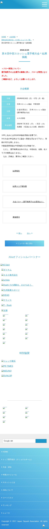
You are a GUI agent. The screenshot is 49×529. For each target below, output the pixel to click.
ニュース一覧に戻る (25, 243)
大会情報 (12, 37)
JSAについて (8, 490)
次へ (29, 233)
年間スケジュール (10, 475)
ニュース (6, 513)
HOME (4, 37)
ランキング (7, 505)
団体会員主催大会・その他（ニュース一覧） (17, 40)
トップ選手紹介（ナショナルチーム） (18, 459)
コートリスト (8, 498)
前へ (20, 233)
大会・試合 (7, 467)
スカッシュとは (9, 482)
